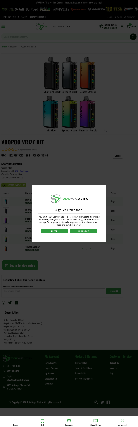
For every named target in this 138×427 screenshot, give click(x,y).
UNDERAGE (83, 231)
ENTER (54, 231)
